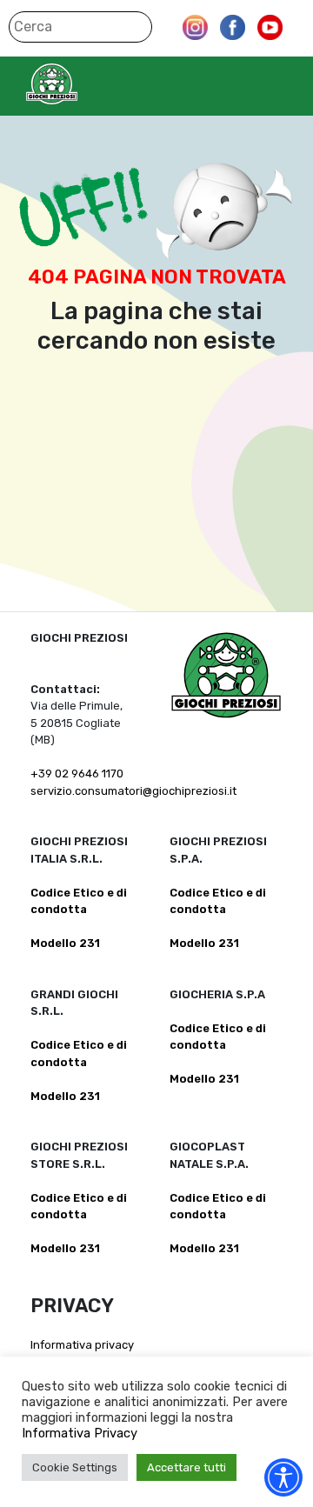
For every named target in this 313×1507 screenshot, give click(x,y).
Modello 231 (65, 943)
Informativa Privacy (79, 1433)
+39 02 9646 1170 (76, 773)
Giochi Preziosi (85, 83)
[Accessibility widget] (283, 1477)
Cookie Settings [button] (74, 1467)
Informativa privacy (82, 1344)
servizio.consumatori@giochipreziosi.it (133, 790)
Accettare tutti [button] (186, 1467)
